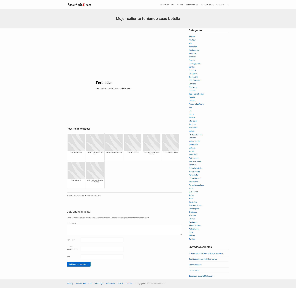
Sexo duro (193, 202)
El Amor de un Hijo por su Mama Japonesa (206, 253)
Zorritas (192, 239)
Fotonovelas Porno (196, 104)
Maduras (192, 138)
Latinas (191, 131)
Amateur (192, 40)
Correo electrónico (72, 247)
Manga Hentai (194, 141)
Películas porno (195, 161)
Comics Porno (194, 80)
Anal (190, 43)
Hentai (191, 114)
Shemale (192, 215)
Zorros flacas (194, 270)
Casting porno (194, 63)
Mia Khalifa (193, 144)
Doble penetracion (196, 94)
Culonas (192, 90)
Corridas (192, 84)
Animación (193, 47)
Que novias (193, 192)
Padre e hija (193, 158)
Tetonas (192, 219)
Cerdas (192, 67)
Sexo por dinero (195, 205)
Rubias (191, 195)
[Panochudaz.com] (79, 5)
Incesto (192, 117)
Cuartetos (193, 87)
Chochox (192, 70)
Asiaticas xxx (194, 50)
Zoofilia (192, 236)
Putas (191, 188)
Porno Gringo (194, 171)
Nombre (71, 240)
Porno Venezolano (196, 185)
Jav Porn (192, 124)
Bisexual (192, 57)
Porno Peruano (195, 178)
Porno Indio (193, 175)
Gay (190, 107)
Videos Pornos (79, 195)
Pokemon (192, 165)
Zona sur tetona (195, 265)
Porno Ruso (193, 182)
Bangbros (193, 53)
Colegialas (193, 74)
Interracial (193, 121)
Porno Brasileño (195, 168)
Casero (192, 60)
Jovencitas (193, 128)
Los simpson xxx (195, 134)
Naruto (191, 151)
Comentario (72, 223)
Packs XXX (193, 155)
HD (190, 111)
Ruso (191, 198)
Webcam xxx (194, 229)
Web (68, 257)
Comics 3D (193, 77)
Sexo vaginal (194, 209)
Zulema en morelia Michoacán (201, 276)
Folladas (192, 101)
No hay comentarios (94, 195)
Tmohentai (193, 222)
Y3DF (191, 232)
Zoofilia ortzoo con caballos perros (203, 259)
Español (192, 97)
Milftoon (192, 148)
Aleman (192, 36)
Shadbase (193, 212)
